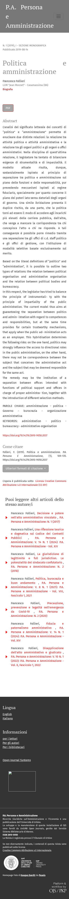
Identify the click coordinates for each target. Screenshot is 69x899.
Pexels (42, 875)
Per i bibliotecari (14, 747)
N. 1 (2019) (8, 45)
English (7, 714)
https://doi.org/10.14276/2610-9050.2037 (25, 435)
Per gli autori (11, 743)
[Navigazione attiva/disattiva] (59, 16)
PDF (8, 108)
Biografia (8, 89)
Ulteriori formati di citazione (25, 468)
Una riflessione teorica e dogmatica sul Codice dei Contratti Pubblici (37, 534)
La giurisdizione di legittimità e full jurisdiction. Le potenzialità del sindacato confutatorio (37, 558)
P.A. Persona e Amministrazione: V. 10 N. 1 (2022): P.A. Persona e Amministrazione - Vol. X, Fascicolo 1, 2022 (37, 661)
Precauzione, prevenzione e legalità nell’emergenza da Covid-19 (37, 607)
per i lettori (10, 738)
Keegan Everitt (28, 875)
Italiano (8, 718)
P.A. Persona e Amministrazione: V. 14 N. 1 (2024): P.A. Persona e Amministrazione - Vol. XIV (37, 542)
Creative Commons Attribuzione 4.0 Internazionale (27, 850)
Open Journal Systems (17, 760)
